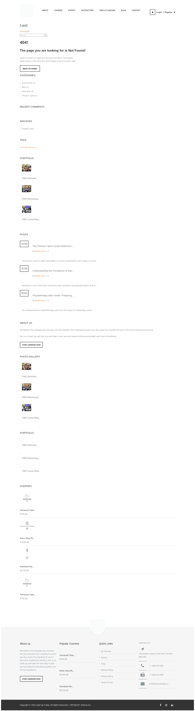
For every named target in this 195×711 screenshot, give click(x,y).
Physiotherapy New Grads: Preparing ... (53, 295)
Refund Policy (107, 670)
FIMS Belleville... (30, 178)
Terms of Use (107, 682)
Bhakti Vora (40, 251)
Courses (58, 10)
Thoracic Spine (30, 95)
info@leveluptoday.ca (158, 683)
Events (71, 10)
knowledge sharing (26, 147)
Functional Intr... (27, 566)
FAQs (103, 663)
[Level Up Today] (26, 10)
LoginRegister (164, 12)
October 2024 (28, 128)
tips (34, 147)
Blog (123, 10)
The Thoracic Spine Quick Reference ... (53, 246)
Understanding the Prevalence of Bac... (53, 270)
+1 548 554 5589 (156, 665)
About (45, 10)
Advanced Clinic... (28, 510)
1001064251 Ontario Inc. (80, 705)
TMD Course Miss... (31, 219)
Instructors (87, 10)
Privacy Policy (107, 676)
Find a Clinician (107, 10)
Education (27, 91)
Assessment (28, 83)
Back (25, 87)
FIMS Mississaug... (31, 199)
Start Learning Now (31, 345)
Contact (136, 10)
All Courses (106, 651)
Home (22, 31)
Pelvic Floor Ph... (27, 538)
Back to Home (30, 68)
